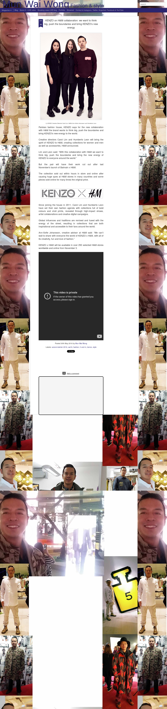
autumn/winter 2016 (59, 347)
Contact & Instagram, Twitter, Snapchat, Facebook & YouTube (99, 10)
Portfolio (62, 10)
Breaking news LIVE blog (47, 10)
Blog (16, 10)
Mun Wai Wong (81, 343)
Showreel (70, 10)
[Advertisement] (117, 58)
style (94, 347)
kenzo (89, 347)
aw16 (70, 347)
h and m (83, 347)
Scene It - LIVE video (28, 10)
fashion (76, 347)
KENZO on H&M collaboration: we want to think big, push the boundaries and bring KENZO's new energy (71, 24)
